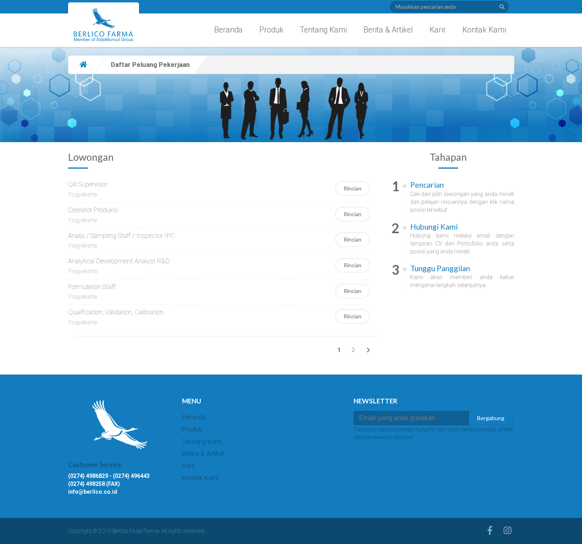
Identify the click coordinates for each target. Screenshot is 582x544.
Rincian (352, 188)
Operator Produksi (93, 210)
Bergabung (490, 418)
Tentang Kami (323, 29)
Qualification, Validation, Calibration (116, 312)
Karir (438, 29)
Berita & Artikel (388, 29)
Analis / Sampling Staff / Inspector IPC (121, 236)
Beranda (228, 29)
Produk (271, 29)
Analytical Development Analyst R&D (119, 261)
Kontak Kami (484, 29)
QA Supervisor (87, 184)
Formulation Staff (92, 287)
